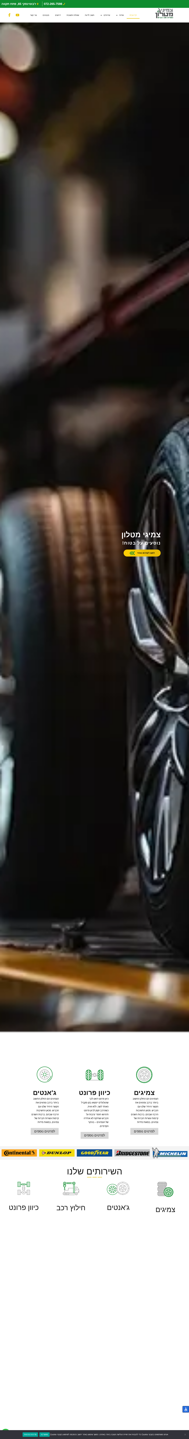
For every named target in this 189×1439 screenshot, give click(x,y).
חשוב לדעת (89, 15)
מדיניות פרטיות (30, 1434)
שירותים (107, 15)
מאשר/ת (44, 1434)
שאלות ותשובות (73, 15)
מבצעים (46, 15)
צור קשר (33, 15)
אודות (121, 15)
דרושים (58, 15)
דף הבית (133, 15)
